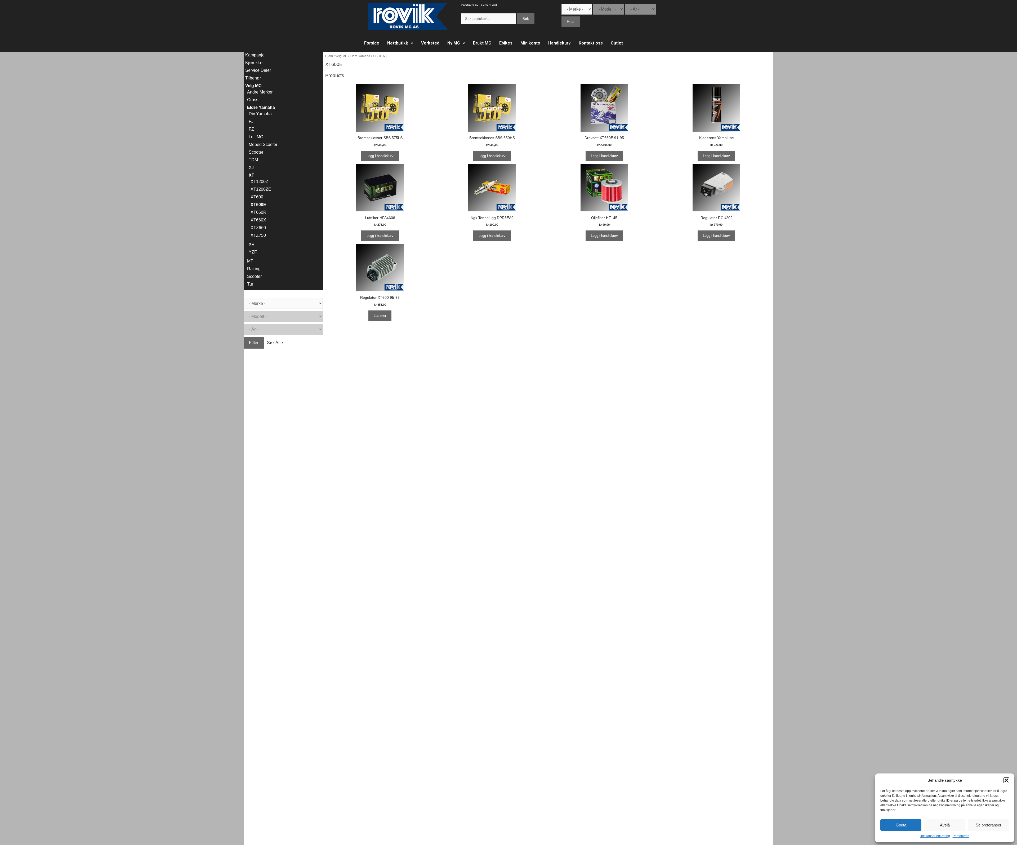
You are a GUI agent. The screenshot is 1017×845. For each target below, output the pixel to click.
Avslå (945, 825)
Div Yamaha (260, 114)
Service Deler (258, 70)
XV (252, 244)
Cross (252, 99)
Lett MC (256, 137)
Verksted (430, 43)
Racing (254, 268)
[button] (1006, 780)
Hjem (329, 56)
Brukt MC (482, 43)
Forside (371, 43)
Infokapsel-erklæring (935, 836)
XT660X (258, 220)
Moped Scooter (263, 144)
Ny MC (453, 43)
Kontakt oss (591, 43)
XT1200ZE (261, 189)
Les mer (380, 316)
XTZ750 (258, 235)
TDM (253, 160)
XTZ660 (258, 227)
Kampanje (255, 55)
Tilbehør (253, 78)
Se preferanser (988, 825)
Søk (526, 19)
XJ (251, 167)
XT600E (258, 204)
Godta (901, 825)
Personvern (961, 836)
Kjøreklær (254, 62)
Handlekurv (559, 43)
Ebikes (505, 43)
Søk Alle (589, 22)
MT (250, 261)
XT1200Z (259, 181)
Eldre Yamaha (360, 56)
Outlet (617, 43)
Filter (570, 22)
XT (375, 56)
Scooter (256, 152)
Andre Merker (260, 92)
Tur (250, 284)
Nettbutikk (397, 43)
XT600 (257, 197)
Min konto (530, 43)
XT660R (258, 212)
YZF (253, 252)
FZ (251, 129)
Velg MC (341, 56)
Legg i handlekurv (380, 156)
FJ (251, 121)
